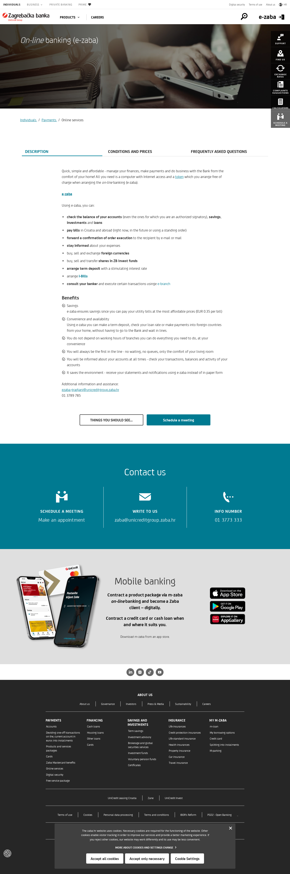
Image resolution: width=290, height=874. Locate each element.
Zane (150, 798)
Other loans (93, 738)
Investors (131, 704)
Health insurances (179, 745)
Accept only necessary (147, 858)
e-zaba (67, 193)
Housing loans (95, 732)
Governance (108, 704)
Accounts (51, 726)
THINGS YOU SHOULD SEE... (111, 419)
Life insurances (177, 726)
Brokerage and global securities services (140, 745)
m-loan (214, 726)
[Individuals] (26, 17)
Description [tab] (36, 151)
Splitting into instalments (224, 745)
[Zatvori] (230, 828)
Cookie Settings (187, 858)
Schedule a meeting (178, 419)
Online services (54, 768)
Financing (95, 720)
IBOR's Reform (188, 815)
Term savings (135, 731)
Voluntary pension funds (142, 759)
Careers (206, 704)
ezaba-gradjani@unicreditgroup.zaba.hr (90, 389)
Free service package (58, 780)
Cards (49, 756)
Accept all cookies (105, 858)
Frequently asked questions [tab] (219, 151)
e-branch (164, 283)
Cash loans (93, 726)
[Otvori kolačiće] (7, 853)
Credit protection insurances (185, 732)
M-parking (215, 750)
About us (270, 4)
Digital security (237, 4)
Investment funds (138, 753)
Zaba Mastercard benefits (60, 762)
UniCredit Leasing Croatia (122, 798)
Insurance (176, 720)
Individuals (12, 4)
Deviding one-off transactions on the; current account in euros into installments (63, 736)
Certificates (134, 765)
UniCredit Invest (174, 798)
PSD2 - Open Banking (219, 815)
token (179, 176)
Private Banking (60, 4)
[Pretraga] (244, 16)
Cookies (87, 815)
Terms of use (255, 4)
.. (237, 814)
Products (68, 17)
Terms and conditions (156, 815)
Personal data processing (118, 815)
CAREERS (97, 17)
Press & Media (156, 704)
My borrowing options (222, 732)
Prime (83, 4)
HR (285, 4)
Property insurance (179, 750)
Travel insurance (178, 763)
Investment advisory (139, 737)
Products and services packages (58, 748)
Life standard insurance (182, 738)
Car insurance (176, 757)
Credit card (216, 738)
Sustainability (183, 704)
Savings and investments (138, 722)
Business (33, 4)
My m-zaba (218, 720)
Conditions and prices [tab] (130, 151)
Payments (49, 119)
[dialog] (145, 846)
